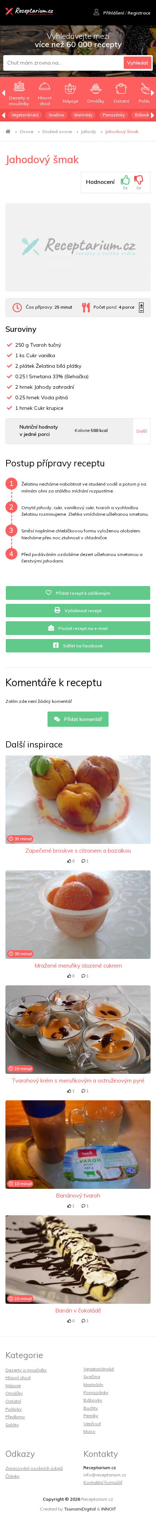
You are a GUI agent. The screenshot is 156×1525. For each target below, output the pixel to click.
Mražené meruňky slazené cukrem (78, 965)
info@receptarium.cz (104, 1474)
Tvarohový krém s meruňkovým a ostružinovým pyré (78, 1080)
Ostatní (13, 1401)
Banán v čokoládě (78, 1310)
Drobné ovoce (57, 131)
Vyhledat (137, 62)
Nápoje (13, 1385)
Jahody (88, 131)
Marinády (83, 115)
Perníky (90, 1415)
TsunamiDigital (80, 1509)
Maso (89, 1431)
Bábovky (143, 115)
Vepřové (92, 1423)
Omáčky (14, 1393)
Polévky (13, 1409)
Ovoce (26, 131)
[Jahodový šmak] (78, 247)
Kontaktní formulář (102, 1482)
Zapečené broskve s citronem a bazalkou (78, 850)
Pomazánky (114, 115)
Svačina (56, 115)
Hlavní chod (17, 1377)
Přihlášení (113, 13)
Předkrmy (15, 1416)
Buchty (90, 1408)
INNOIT (108, 1509)
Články (12, 1476)
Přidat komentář (82, 719)
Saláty (12, 1424)
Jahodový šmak (121, 131)
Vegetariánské (25, 115)
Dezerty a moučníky (26, 1370)
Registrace (139, 13)
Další (141, 431)
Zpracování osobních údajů (34, 1468)
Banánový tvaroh (78, 1195)
